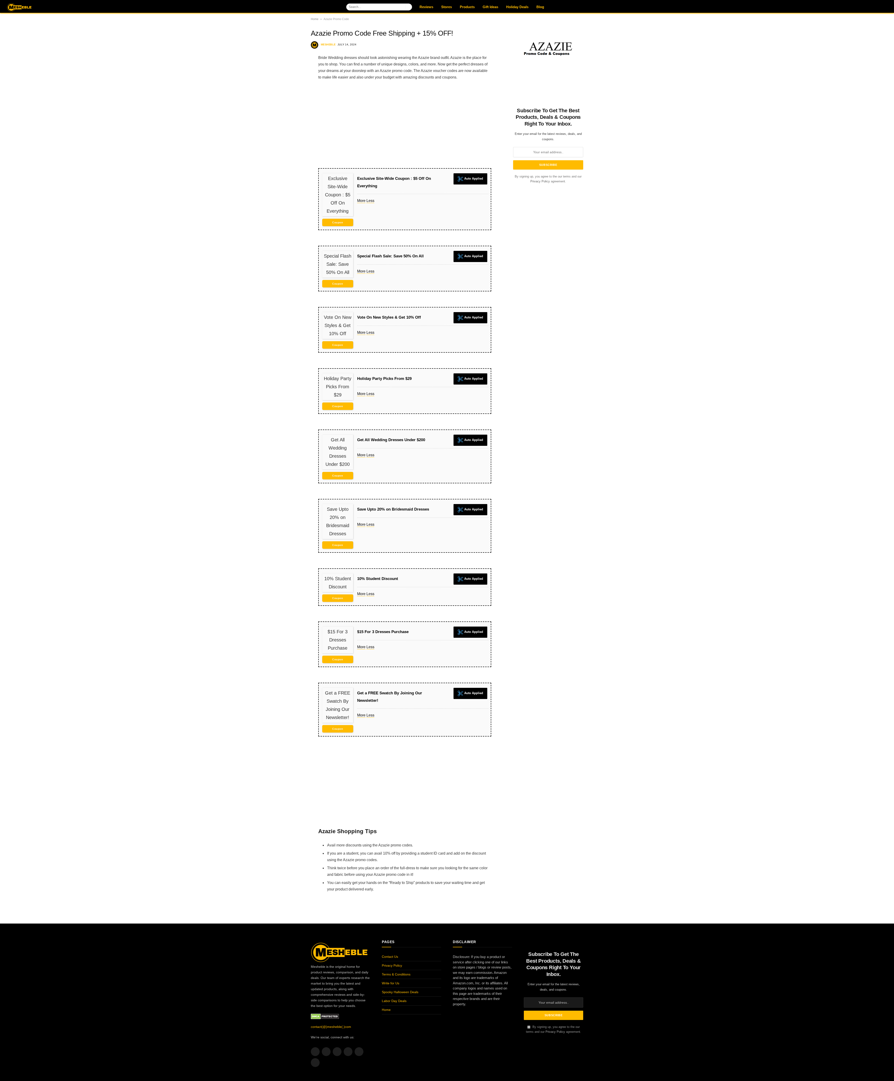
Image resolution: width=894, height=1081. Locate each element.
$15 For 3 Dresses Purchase (383, 632)
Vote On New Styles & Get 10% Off (389, 317)
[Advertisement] (404, 124)
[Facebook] (294, 60)
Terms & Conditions (396, 974)
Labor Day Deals (394, 1001)
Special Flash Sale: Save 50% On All (390, 256)
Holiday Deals (517, 7)
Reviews (426, 7)
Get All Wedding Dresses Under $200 (391, 440)
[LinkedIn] (294, 84)
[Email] (294, 108)
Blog (540, 7)
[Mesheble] (30, 7)
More (361, 201)
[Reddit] (294, 119)
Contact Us (390, 956)
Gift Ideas (490, 7)
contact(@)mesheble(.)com (331, 1027)
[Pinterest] (294, 96)
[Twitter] (294, 72)
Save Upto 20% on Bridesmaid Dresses (393, 509)
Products (467, 7)
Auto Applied (473, 179)
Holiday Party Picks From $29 (384, 378)
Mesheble (328, 44)
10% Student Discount (377, 578)
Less (370, 201)
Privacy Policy (540, 181)
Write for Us (390, 983)
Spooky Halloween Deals (400, 992)
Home (314, 19)
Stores (446, 7)
